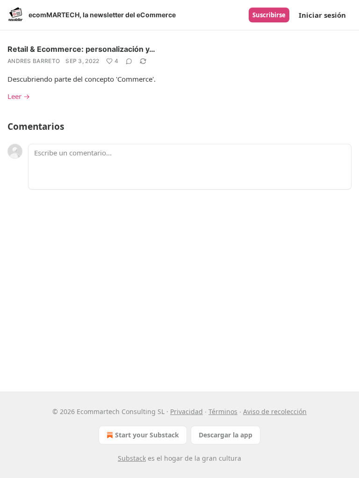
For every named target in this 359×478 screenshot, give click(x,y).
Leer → (18, 96)
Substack (132, 458)
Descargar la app (225, 434)
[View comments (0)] (129, 61)
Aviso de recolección (275, 411)
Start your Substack (147, 434)
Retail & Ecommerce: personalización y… (81, 49)
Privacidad (186, 411)
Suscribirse (269, 15)
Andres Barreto (33, 60)
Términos (222, 411)
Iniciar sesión (322, 15)
